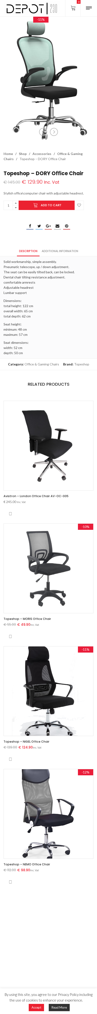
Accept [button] (36, 1007)
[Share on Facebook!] (29, 226)
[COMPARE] (10, 514)
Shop (23, 154)
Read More (59, 1007)
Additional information (60, 251)
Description (28, 251)
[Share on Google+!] (48, 226)
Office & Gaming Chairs (41, 364)
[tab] (28, 250)
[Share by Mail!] (57, 226)
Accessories (41, 154)
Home (8, 154)
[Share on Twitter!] (39, 226)
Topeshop (81, 364)
